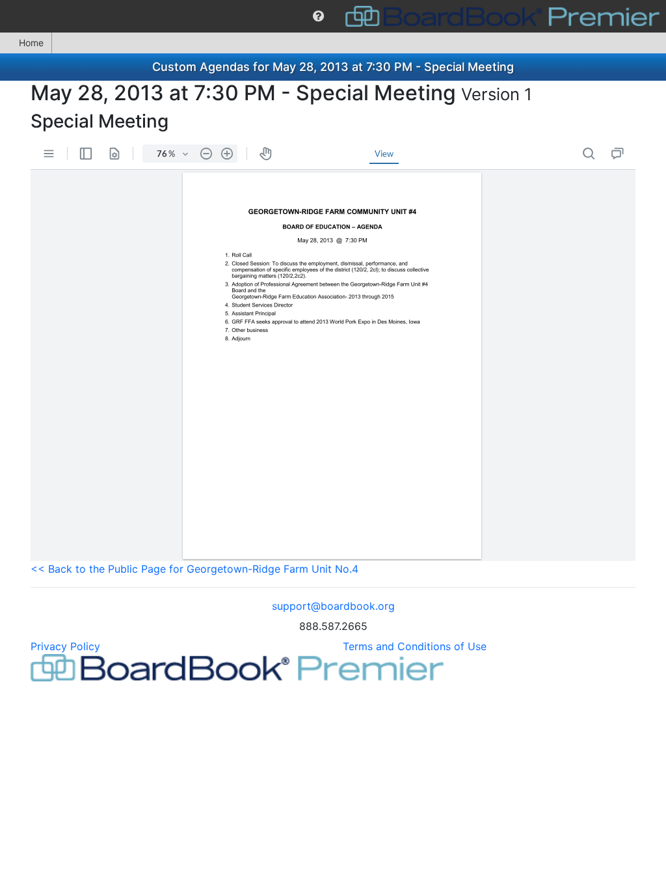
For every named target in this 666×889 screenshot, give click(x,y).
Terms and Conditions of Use (414, 646)
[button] (318, 16)
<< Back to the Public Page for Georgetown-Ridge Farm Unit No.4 (194, 568)
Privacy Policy (65, 646)
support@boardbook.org (333, 605)
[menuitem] (318, 16)
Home (31, 42)
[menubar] (333, 16)
